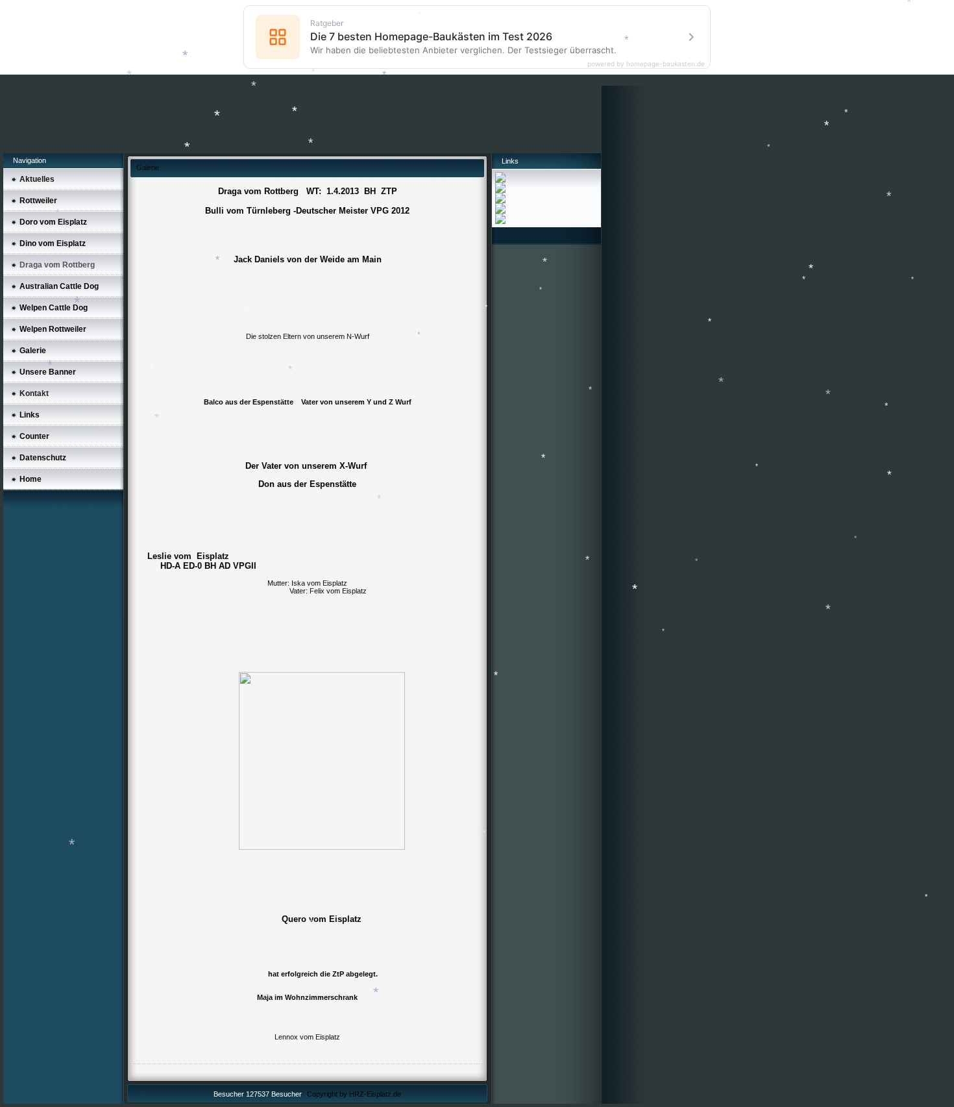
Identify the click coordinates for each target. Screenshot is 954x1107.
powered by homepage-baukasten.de (646, 63)
